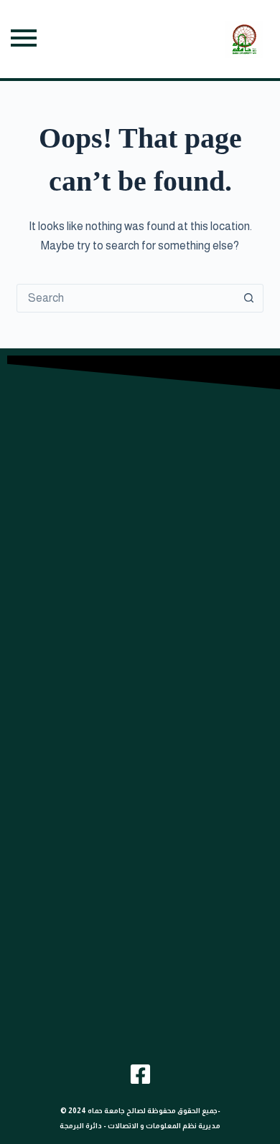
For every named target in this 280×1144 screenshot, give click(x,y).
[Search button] (249, 298)
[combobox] (126, 298)
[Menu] (24, 39)
